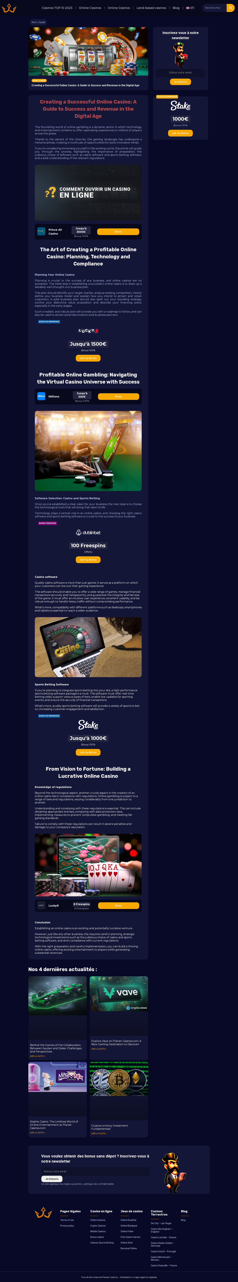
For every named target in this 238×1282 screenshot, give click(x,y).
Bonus (118, 231)
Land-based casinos (151, 8)
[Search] (231, 8)
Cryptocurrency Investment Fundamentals (109, 1127)
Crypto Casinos (98, 1225)
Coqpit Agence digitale (144, 1277)
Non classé (38, 22)
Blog (176, 8)
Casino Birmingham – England (162, 1230)
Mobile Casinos (98, 1231)
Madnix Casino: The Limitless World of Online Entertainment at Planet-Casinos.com (54, 1125)
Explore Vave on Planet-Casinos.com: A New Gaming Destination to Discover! (116, 1043)
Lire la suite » (37, 1056)
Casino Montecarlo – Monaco (161, 1258)
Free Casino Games (130, 1237)
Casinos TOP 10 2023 (57, 8)
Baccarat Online (129, 1248)
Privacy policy (67, 1225)
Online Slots (127, 1242)
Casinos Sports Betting (102, 1242)
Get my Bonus (88, 358)
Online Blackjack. (129, 1225)
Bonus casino (97, 1237)
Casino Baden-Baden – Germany (162, 1244)
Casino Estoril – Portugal (163, 1251)
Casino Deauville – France (164, 1265)
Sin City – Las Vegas (161, 1223)
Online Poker (127, 1231)
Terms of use (67, 1220)
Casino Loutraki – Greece (163, 1237)
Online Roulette (128, 1220)
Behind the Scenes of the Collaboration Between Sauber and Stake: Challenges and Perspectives (56, 1048)
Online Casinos (90, 8)
